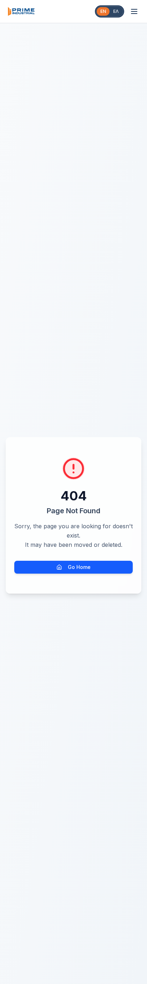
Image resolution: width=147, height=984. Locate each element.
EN (103, 11)
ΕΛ (116, 11)
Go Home (79, 567)
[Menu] (134, 11)
